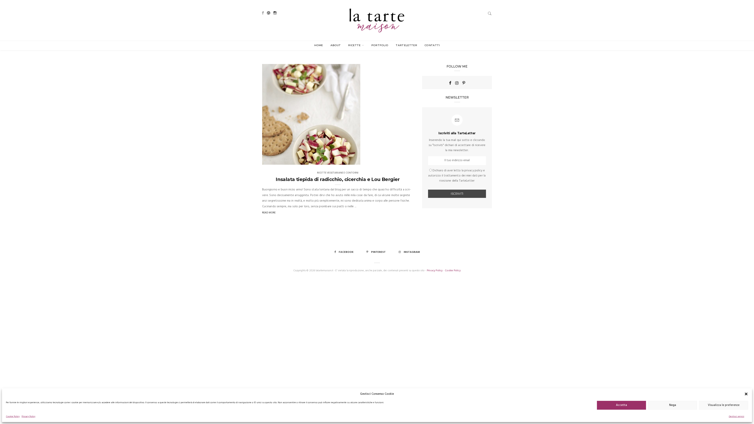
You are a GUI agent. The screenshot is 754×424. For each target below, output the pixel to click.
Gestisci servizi (736, 417)
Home (318, 45)
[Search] (490, 13)
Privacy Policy (28, 417)
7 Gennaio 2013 (346, 160)
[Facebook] (450, 83)
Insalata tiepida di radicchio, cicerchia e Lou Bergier (338, 179)
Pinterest (378, 252)
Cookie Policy (13, 417)
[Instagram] (456, 83)
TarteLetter (406, 45)
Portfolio (379, 45)
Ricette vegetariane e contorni (337, 173)
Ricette (354, 45)
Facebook (346, 252)
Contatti (432, 45)
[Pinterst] (463, 83)
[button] (746, 394)
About (335, 45)
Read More (269, 213)
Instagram (412, 252)
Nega (672, 405)
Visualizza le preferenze (723, 405)
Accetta (621, 405)
